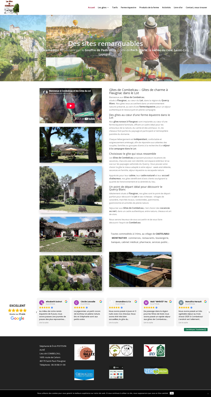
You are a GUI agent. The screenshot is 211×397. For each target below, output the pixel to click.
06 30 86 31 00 (58, 364)
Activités (166, 8)
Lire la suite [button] (78, 323)
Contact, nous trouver (196, 8)
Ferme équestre (128, 8)
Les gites (102, 8)
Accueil (91, 8)
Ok (172, 393)
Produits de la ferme (149, 8)
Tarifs (115, 8)
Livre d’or (178, 8)
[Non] (208, 393)
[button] (209, 312)
